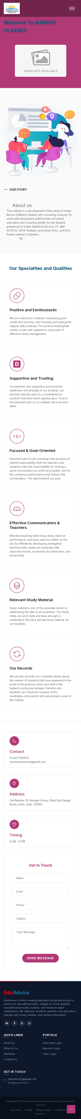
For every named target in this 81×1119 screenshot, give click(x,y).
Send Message (40, 958)
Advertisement (43, 1110)
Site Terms (16, 1110)
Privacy (28, 1110)
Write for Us (11, 1048)
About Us (9, 1042)
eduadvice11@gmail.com (22, 1078)
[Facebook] (14, 1023)
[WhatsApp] (29, 1023)
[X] (22, 1023)
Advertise (9, 1053)
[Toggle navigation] (72, 8)
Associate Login (52, 1042)
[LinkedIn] (7, 1023)
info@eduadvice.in (18, 1082)
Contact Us (10, 1059)
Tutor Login (49, 1053)
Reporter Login (51, 1048)
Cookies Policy (62, 1110)
